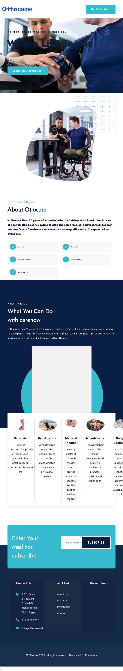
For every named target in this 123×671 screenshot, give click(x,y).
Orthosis (20, 247)
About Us (62, 594)
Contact (62, 613)
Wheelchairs (75, 260)
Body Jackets (24, 272)
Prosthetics (75, 247)
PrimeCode (91, 655)
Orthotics (62, 600)
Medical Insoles (24, 260)
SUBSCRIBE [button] (95, 542)
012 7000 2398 (30, 620)
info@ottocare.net (32, 628)
